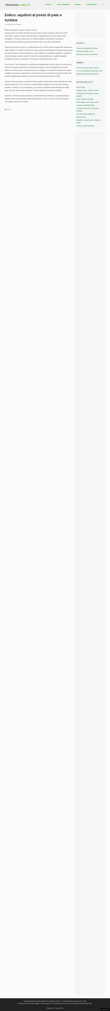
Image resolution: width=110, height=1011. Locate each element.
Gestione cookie (105, 1009)
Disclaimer (50, 1008)
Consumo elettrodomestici (85, 105)
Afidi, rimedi (80, 87)
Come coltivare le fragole (85, 99)
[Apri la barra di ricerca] (102, 4)
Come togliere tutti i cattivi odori (87, 102)
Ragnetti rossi (81, 117)
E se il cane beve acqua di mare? (87, 68)
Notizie (48, 4)
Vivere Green (91, 4)
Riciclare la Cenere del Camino (86, 54)
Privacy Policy (59, 1008)
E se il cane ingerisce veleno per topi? (89, 71)
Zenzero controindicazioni (85, 126)
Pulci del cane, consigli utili (85, 114)
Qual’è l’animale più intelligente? (87, 74)
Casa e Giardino (63, 4)
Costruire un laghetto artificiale (87, 48)
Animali (78, 4)
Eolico (9, 109)
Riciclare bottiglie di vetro (85, 51)
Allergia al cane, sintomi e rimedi (87, 90)
